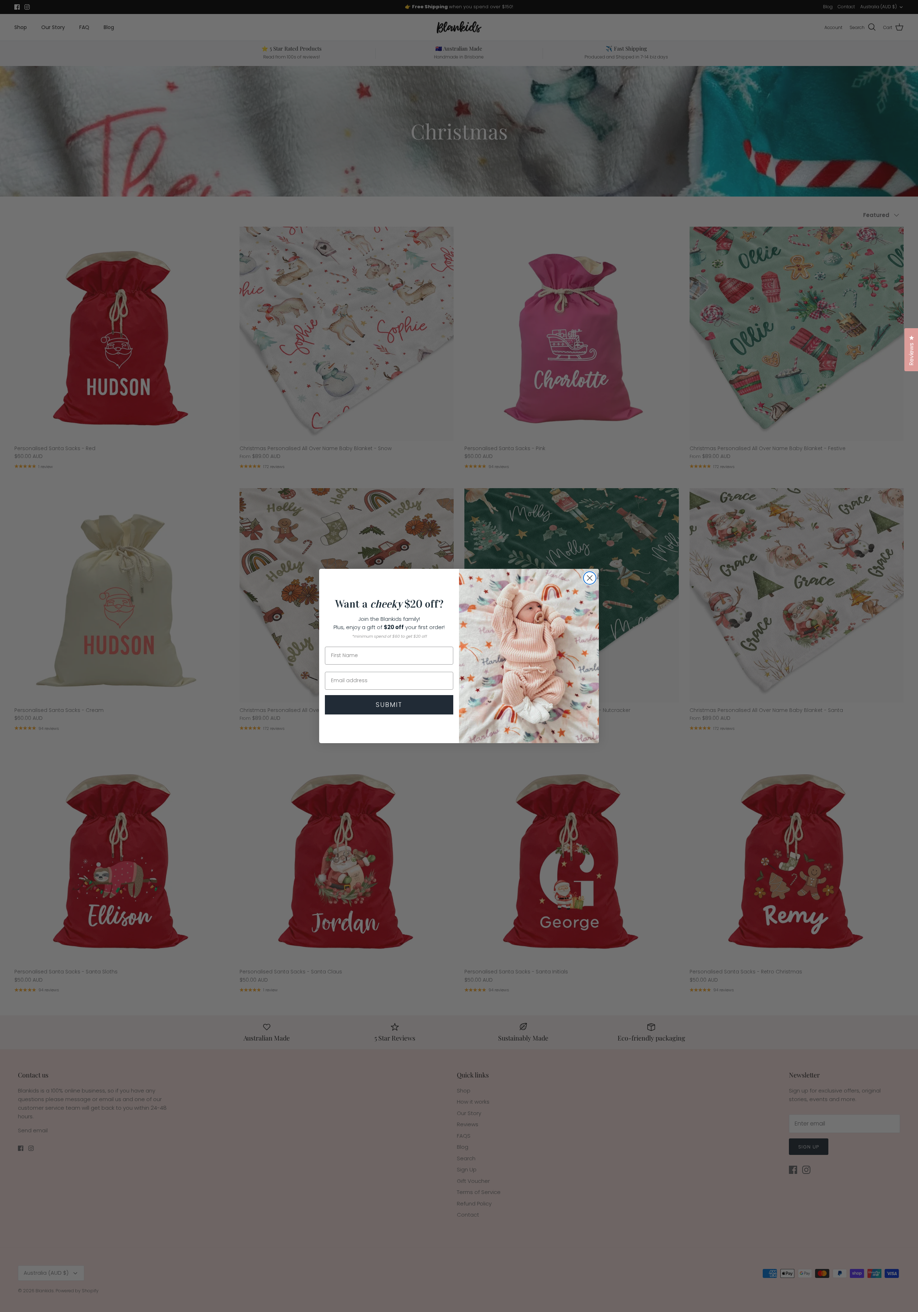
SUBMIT (389, 704)
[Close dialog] (589, 578)
